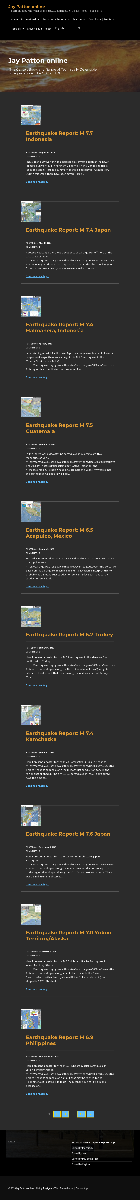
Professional (28, 19)
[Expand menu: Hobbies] (23, 28)
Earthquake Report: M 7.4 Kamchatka (59, 736)
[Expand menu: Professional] (38, 19)
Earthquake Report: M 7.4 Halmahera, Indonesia (59, 327)
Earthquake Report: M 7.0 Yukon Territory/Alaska (68, 935)
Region (86, 1164)
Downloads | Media (99, 19)
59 (81, 1114)
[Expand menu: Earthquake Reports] (68, 19)
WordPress (60, 1188)
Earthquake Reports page (101, 1142)
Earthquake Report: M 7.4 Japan (68, 230)
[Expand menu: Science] (84, 19)
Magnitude (88, 1147)
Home (14, 19)
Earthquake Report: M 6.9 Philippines (59, 1040)
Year (84, 1153)
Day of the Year (90, 1158)
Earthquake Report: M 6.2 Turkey (69, 634)
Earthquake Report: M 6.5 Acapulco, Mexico (59, 533)
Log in (11, 1141)
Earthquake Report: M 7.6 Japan (68, 834)
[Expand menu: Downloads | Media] (113, 19)
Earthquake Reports (54, 19)
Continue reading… (37, 181)
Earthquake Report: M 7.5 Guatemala (59, 428)
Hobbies (16, 28)
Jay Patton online (25, 1188)
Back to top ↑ (83, 1188)
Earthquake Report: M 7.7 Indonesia (59, 136)
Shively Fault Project (39, 28)
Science (77, 19)
